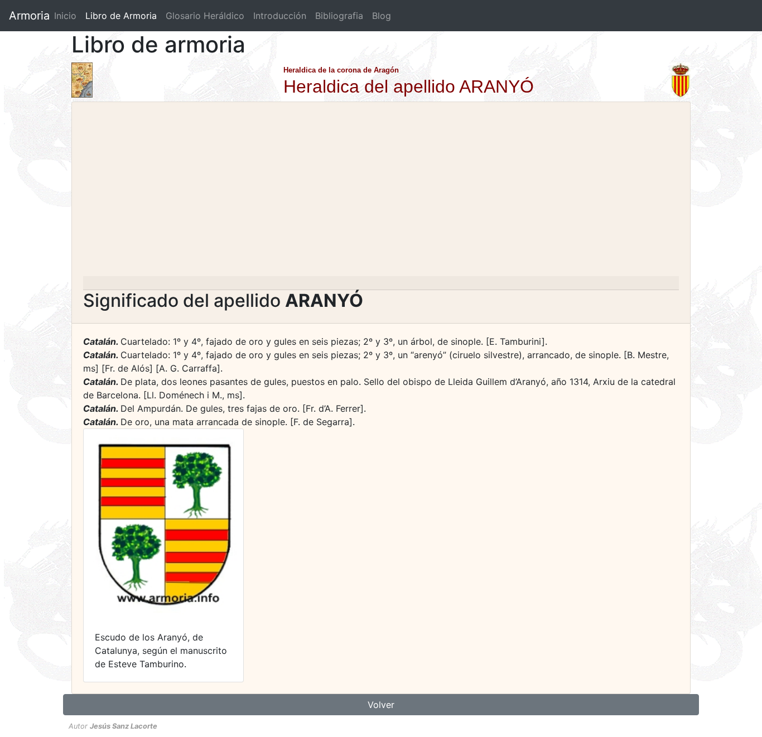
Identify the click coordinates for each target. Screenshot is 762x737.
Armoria (29, 15)
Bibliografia (339, 15)
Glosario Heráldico (205, 15)
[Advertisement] (381, 192)
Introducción (279, 15)
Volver (381, 704)
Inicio (65, 15)
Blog (381, 15)
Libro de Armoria (123, 15)
